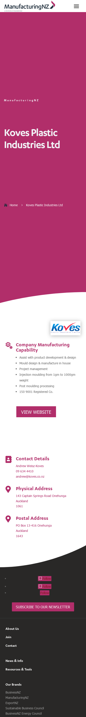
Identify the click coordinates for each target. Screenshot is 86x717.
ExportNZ (12, 703)
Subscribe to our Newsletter (43, 607)
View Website (36, 412)
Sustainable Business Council (25, 708)
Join (8, 637)
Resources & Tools (19, 669)
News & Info (14, 661)
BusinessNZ (13, 692)
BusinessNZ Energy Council (24, 713)
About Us (12, 628)
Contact (11, 645)
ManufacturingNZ (17, 697)
